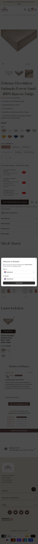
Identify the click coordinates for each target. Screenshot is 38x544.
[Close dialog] (36, 259)
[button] (19, 272)
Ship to (5, 269)
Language (6, 276)
